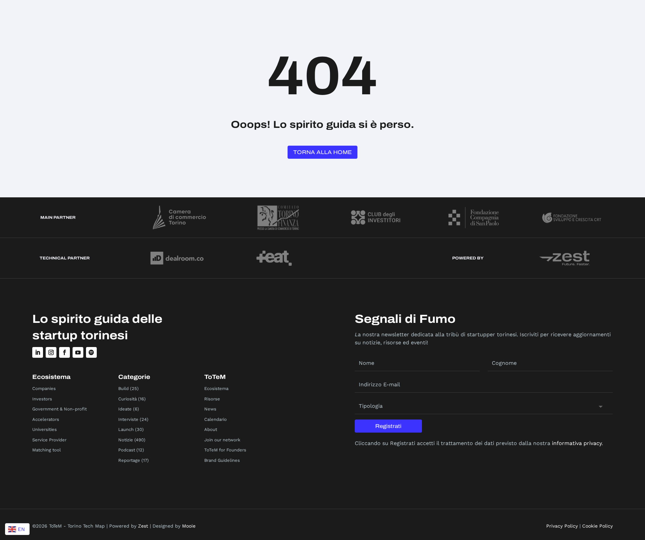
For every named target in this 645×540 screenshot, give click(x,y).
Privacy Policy (562, 526)
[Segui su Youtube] (78, 352)
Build (123, 388)
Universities (44, 429)
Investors (42, 398)
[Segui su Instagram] (51, 352)
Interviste (128, 419)
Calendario (215, 419)
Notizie (125, 439)
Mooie (189, 526)
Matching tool (46, 449)
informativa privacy (577, 443)
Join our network (222, 439)
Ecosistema (216, 388)
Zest (143, 526)
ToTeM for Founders (225, 449)
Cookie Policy (597, 526)
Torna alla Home (322, 152)
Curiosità (127, 398)
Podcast (126, 449)
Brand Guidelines (222, 460)
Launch (126, 429)
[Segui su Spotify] (91, 352)
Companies (44, 388)
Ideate (125, 408)
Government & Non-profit (59, 408)
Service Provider (49, 439)
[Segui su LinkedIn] (37, 352)
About (210, 429)
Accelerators (45, 419)
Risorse (212, 398)
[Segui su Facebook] (64, 352)
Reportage (129, 460)
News (210, 408)
